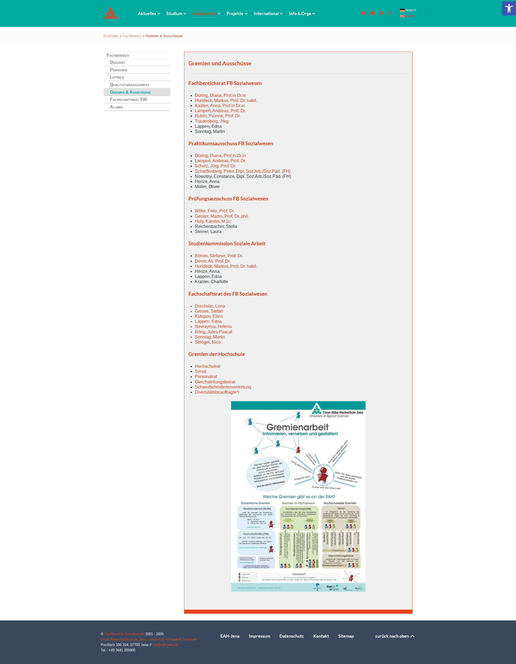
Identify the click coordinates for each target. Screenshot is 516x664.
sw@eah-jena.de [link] (165, 645)
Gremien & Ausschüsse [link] (130, 92)
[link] (509, 8)
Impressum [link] (259, 636)
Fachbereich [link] (132, 36)
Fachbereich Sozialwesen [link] (125, 634)
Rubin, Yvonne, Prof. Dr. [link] (218, 116)
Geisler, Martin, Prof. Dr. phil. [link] (222, 216)
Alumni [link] (116, 107)
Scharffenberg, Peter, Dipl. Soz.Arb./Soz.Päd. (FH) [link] (243, 171)
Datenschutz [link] (292, 636)
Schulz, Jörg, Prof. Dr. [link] (215, 166)
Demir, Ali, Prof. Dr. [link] (213, 261)
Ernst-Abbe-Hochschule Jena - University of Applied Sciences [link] (149, 639)
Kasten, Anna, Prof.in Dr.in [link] (220, 105)
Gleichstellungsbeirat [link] (215, 382)
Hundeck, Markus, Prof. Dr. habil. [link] (226, 100)
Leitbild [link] (117, 77)
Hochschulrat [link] (207, 366)
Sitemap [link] (346, 636)
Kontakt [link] (321, 636)
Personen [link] (118, 70)
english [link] (410, 15)
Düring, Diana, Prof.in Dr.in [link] (220, 95)
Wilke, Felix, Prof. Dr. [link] (215, 211)
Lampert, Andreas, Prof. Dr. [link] (220, 110)
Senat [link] (200, 371)
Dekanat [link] (117, 62)
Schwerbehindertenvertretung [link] (223, 387)
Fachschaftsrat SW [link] (128, 99)
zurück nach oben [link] (392, 636)
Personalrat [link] (206, 376)
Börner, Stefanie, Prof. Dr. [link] (219, 255)
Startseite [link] (111, 36)
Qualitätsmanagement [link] (129, 84)
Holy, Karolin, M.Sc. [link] (213, 221)
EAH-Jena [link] (229, 636)
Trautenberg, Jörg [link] (211, 121)
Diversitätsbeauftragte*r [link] (217, 392)
